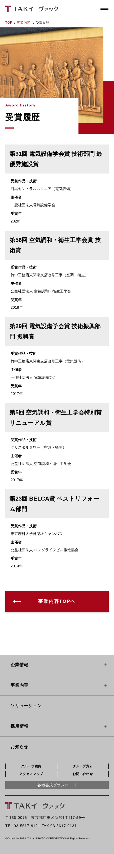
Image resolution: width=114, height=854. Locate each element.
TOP (8, 22)
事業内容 (23, 22)
